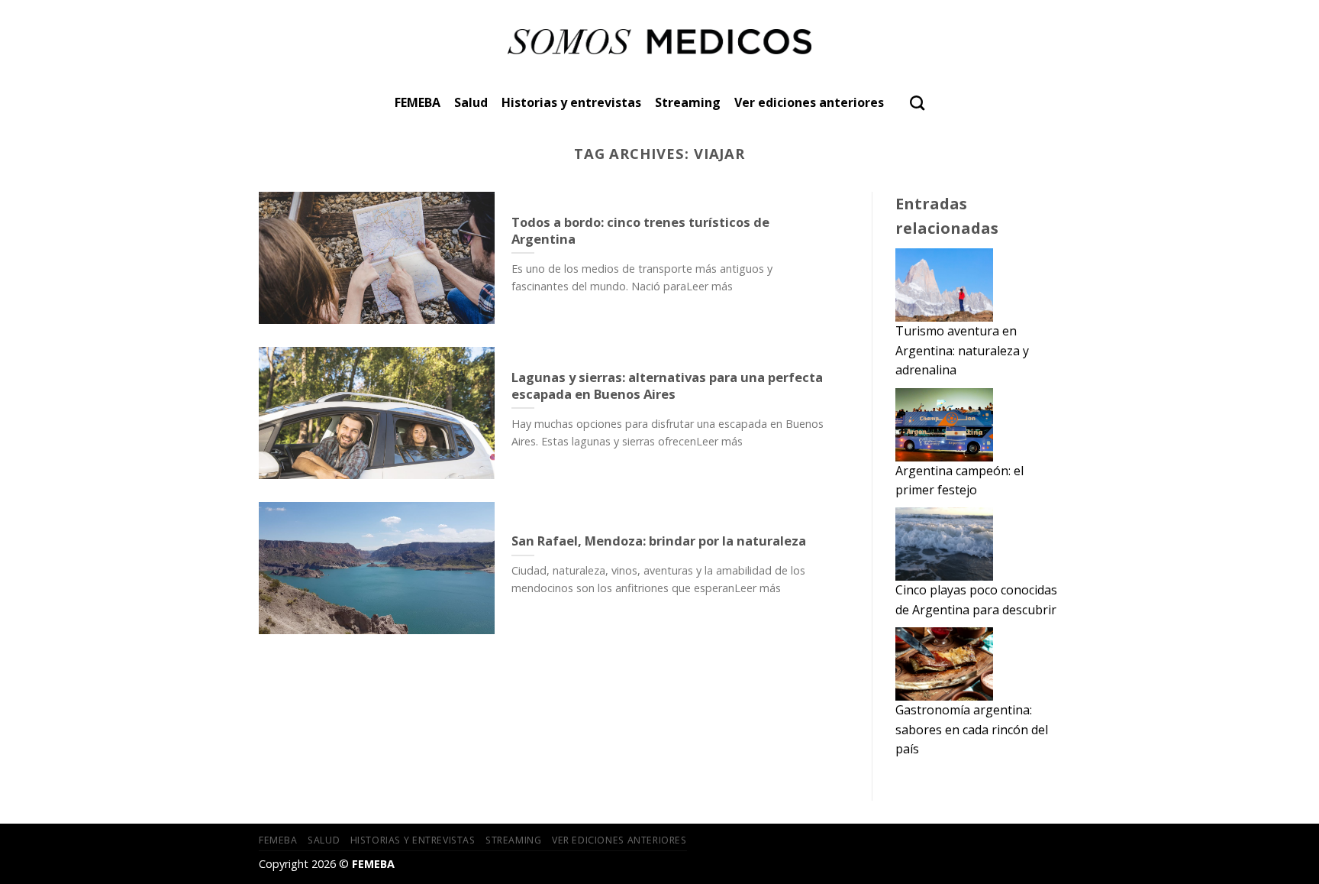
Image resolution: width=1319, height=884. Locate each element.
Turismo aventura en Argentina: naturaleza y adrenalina (962, 350)
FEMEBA (417, 102)
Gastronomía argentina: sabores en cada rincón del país (971, 729)
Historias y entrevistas (571, 102)
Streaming (688, 102)
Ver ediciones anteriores (809, 102)
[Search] (917, 102)
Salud (471, 102)
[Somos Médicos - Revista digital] (660, 41)
